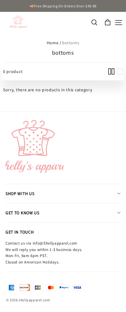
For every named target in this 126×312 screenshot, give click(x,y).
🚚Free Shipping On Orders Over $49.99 (63, 6)
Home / (54, 42)
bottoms (70, 42)
